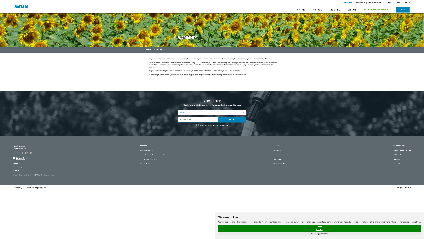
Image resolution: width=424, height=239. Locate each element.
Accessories (278, 155)
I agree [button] (319, 226)
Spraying (16, 163)
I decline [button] (319, 230)
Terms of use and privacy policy (36, 188)
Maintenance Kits (280, 164)
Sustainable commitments (378, 10)
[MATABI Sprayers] (21, 7)
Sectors (301, 10)
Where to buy (360, 3)
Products (317, 10)
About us (388, 3)
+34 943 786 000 (20, 148)
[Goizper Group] (20, 160)
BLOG (403, 10)
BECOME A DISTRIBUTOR (402, 150)
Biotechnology (17, 167)
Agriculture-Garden (146, 150)
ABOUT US (397, 155)
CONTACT (397, 164)
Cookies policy (17, 188)
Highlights (335, 10)
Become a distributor (375, 3)
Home (16, 16)
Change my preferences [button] (319, 234)
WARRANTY (397, 159)
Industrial (16, 170)
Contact (397, 3)
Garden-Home (145, 164)
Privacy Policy (223, 125)
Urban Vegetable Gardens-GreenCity (153, 155)
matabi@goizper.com (19, 146)
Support (352, 10)
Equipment (277, 150)
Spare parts (278, 159)
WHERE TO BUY (399, 146)
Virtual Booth (348, 3)
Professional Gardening (148, 159)
